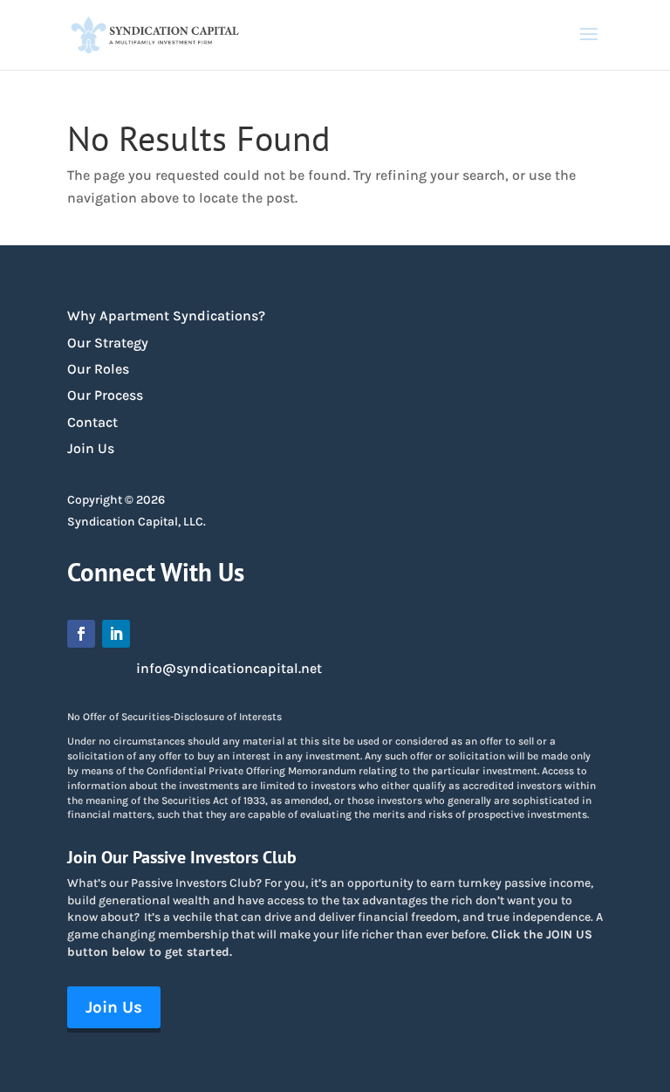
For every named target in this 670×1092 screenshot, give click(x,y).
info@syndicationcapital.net (229, 668)
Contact (92, 422)
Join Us (90, 448)
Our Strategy (107, 342)
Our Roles (98, 369)
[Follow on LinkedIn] (116, 634)
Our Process (105, 395)
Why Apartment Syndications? (166, 315)
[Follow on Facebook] (81, 634)
